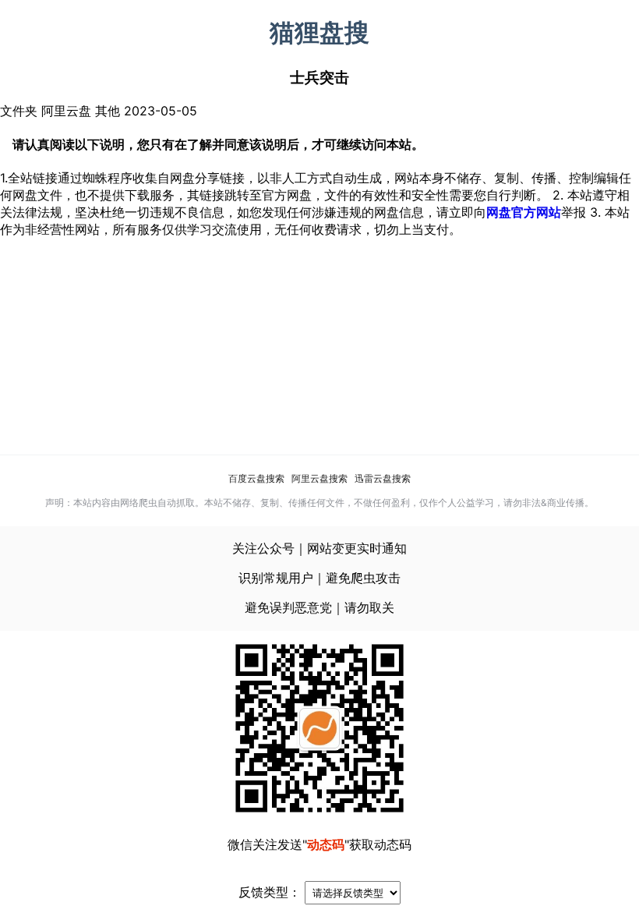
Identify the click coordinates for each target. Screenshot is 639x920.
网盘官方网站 (523, 212)
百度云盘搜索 (256, 478)
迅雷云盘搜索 (383, 478)
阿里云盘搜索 (319, 478)
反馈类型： (269, 892)
